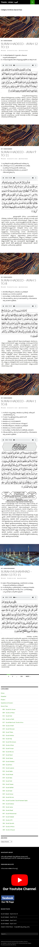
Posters (3, 699)
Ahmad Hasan (24, 50)
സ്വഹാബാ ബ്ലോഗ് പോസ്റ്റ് (9, 868)
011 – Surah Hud (7, 716)
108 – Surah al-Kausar (9, 830)
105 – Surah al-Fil (7, 820)
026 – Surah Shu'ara (8, 751)
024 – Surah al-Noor (8, 745)
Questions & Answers (7, 703)
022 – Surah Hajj (7, 738)
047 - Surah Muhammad (8, 568)
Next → (28, 676)
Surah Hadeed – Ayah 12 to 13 (19, 45)
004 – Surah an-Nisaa (9, 712)
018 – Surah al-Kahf (8, 725)
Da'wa (2, 693)
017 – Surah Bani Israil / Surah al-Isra (13, 722)
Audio (4, 50)
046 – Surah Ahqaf (8, 810)
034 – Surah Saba (7, 777)
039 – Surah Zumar (8, 794)
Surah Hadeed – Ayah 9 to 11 (18, 153)
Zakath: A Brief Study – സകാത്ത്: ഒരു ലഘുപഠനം (15, 927)
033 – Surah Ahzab (8, 774)
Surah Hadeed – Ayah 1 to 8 (18, 402)
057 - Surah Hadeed (6, 40)
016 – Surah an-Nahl (8, 719)
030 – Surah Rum (7, 764)
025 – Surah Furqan (8, 748)
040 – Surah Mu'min (8, 797)
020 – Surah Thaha (8, 732)
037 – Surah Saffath (8, 787)
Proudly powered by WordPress (8, 944)
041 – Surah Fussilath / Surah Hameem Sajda (15, 800)
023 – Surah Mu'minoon (9, 742)
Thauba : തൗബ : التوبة (9, 2)
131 (21, 676)
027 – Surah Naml (8, 755)
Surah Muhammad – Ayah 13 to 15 (16, 573)
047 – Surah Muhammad (9, 813)
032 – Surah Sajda (8, 771)
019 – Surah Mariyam (9, 729)
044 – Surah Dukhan (8, 804)
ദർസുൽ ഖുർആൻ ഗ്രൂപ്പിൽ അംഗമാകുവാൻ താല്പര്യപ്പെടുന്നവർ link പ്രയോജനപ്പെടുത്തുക (15, 857)
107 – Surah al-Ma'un (8, 826)
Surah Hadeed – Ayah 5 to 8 (18, 281)
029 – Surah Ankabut (8, 761)
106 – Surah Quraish (8, 823)
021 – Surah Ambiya (8, 735)
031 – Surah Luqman (8, 768)
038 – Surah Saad (7, 790)
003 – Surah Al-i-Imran (9, 709)
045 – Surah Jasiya (8, 807)
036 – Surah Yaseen (8, 784)
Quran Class (4, 706)
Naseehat (3, 696)
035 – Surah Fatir (7, 781)
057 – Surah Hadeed (8, 817)
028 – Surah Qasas (8, 758)
